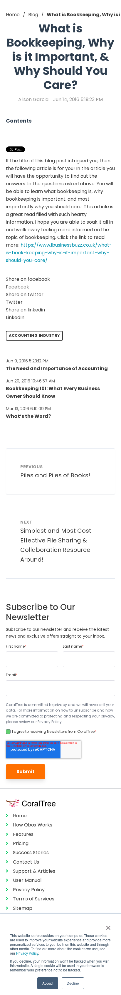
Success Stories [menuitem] (31, 852)
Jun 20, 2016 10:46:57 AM (30, 381)
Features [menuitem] (23, 834)
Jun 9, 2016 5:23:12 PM (27, 361)
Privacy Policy (27, 953)
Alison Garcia (33, 99)
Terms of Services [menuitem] (33, 898)
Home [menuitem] (20, 815)
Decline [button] (73, 983)
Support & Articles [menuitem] (34, 871)
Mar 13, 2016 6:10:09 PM (28, 409)
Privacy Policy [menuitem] (29, 889)
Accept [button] (47, 983)
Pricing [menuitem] (20, 843)
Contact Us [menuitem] (26, 862)
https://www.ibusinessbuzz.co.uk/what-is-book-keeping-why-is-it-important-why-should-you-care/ (59, 253)
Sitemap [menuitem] (22, 908)
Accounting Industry (34, 335)
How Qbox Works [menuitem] (32, 824)
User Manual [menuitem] (27, 880)
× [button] (108, 925)
